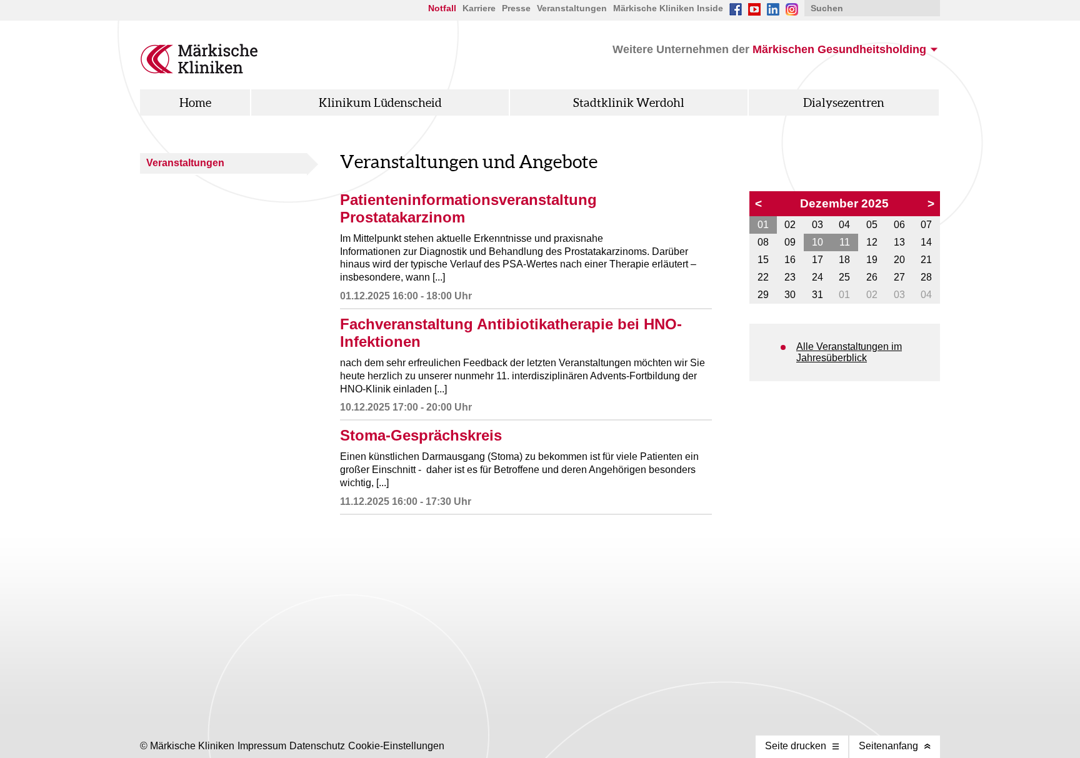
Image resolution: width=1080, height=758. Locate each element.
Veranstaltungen (185, 162)
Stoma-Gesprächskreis (421, 435)
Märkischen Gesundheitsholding (839, 49)
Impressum (262, 746)
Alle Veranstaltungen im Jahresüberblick (849, 352)
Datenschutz (317, 746)
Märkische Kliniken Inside (668, 8)
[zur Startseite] (199, 70)
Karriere (479, 8)
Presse (516, 8)
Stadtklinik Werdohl (628, 102)
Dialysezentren (843, 102)
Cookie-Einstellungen (396, 746)
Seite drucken (795, 746)
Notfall (442, 8)
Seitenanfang (888, 746)
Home (195, 102)
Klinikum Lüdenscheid (380, 102)
